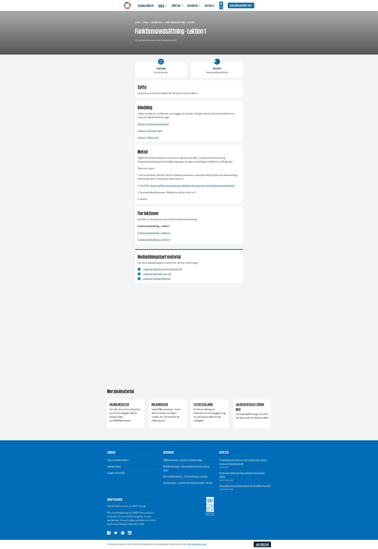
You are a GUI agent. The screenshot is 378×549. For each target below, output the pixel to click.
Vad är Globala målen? (118, 460)
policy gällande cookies (196, 544)
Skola (161, 5)
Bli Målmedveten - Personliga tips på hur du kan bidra (186, 468)
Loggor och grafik (116, 473)
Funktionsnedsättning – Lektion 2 (154, 233)
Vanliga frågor (114, 466)
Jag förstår (262, 544)
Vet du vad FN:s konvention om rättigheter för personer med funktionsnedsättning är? (192, 186)
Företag (175, 5)
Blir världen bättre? (241, 5)
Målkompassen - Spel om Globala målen (182, 460)
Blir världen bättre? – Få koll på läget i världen (185, 476)
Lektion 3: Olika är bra (148, 138)
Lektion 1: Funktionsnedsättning (153, 124)
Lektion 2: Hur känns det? (150, 131)
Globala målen (145, 5)
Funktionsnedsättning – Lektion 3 (154, 240)
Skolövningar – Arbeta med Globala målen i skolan (187, 483)
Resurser (192, 5)
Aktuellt (210, 5)
